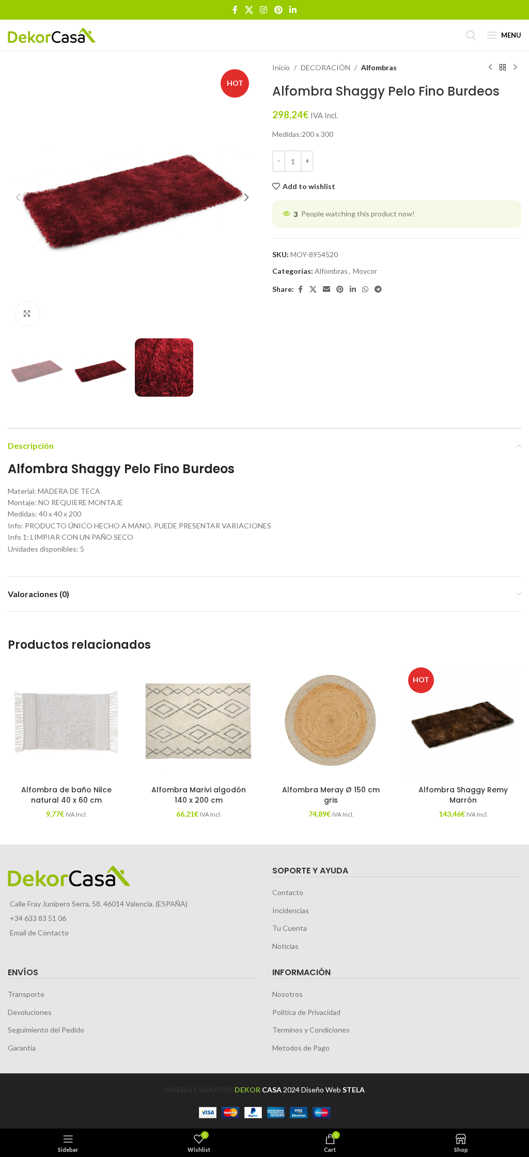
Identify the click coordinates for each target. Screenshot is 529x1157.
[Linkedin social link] (293, 10)
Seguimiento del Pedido (46, 1029)
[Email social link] (326, 289)
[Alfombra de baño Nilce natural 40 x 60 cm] (66, 722)
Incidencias (290, 910)
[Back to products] (502, 67)
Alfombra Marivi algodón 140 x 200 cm (198, 795)
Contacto (287, 892)
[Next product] (515, 67)
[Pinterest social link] (278, 10)
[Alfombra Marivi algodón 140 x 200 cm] (198, 722)
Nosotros (287, 994)
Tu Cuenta (289, 928)
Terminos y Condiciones (311, 1029)
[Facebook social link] (235, 10)
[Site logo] (52, 34)
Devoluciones (30, 1012)
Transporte (26, 994)
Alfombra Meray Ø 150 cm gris (331, 795)
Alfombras (379, 67)
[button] (18, 197)
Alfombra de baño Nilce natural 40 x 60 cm (66, 795)
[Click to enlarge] (27, 313)
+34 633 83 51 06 (38, 918)
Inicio (281, 67)
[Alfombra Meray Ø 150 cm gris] (330, 722)
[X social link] (248, 10)
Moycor (365, 271)
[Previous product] (490, 67)
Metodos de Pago (301, 1047)
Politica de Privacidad (306, 1012)
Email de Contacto (39, 932)
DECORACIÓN (325, 67)
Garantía (22, 1047)
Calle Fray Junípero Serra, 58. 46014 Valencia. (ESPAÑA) (99, 903)
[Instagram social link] (264, 10)
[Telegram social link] (378, 289)
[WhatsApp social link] (365, 289)
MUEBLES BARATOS (199, 1089)
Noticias (285, 946)
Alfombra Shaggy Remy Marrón (463, 795)
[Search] (471, 35)
